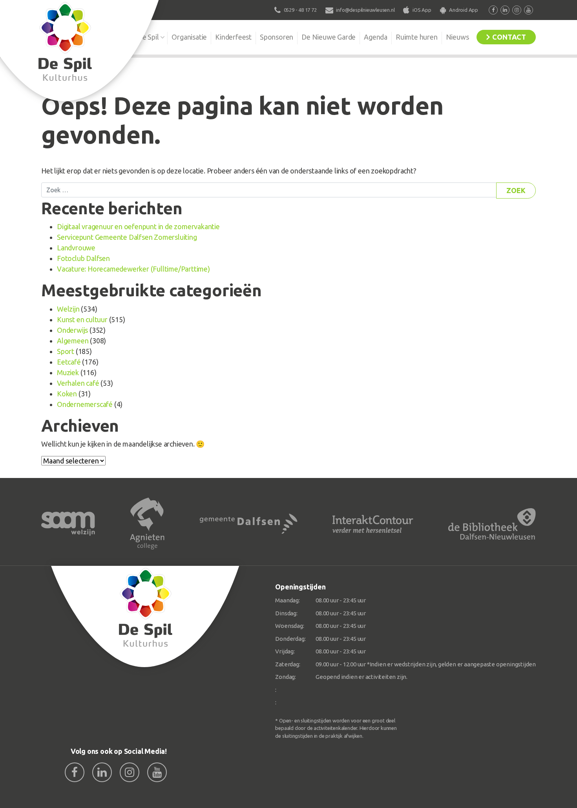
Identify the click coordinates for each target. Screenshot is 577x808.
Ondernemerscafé (85, 404)
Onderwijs (72, 330)
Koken (67, 394)
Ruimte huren (417, 37)
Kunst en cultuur (82, 319)
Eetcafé (69, 362)
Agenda (375, 37)
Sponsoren (276, 37)
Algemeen (72, 341)
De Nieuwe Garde (328, 37)
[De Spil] (145, 616)
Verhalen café (78, 383)
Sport (65, 351)
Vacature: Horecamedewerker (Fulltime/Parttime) (133, 269)
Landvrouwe (76, 248)
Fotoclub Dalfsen (83, 258)
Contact (509, 37)
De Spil (148, 37)
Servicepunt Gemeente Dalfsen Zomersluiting (127, 237)
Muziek (68, 372)
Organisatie (189, 37)
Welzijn (68, 309)
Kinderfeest (233, 37)
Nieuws (457, 37)
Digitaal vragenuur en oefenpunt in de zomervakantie (138, 226)
